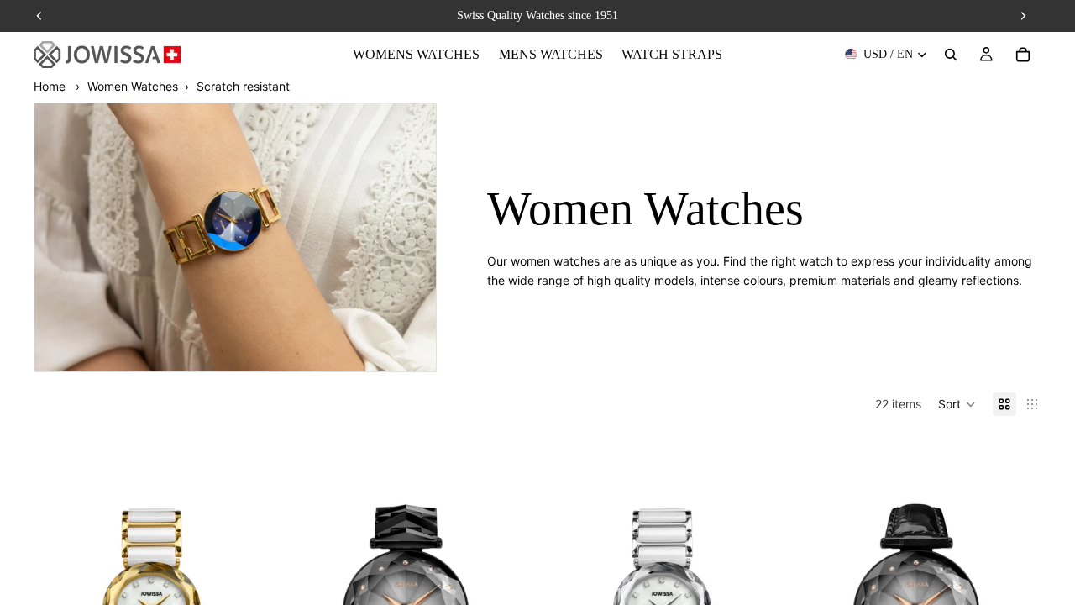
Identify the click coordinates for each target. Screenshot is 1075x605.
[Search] (950, 54)
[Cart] (1022, 54)
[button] (957, 404)
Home (50, 86)
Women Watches (132, 86)
